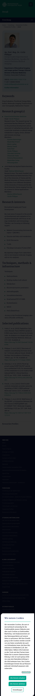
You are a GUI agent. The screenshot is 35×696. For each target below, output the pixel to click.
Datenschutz (26, 672)
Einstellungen (17, 690)
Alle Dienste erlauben (17, 678)
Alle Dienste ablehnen (17, 684)
